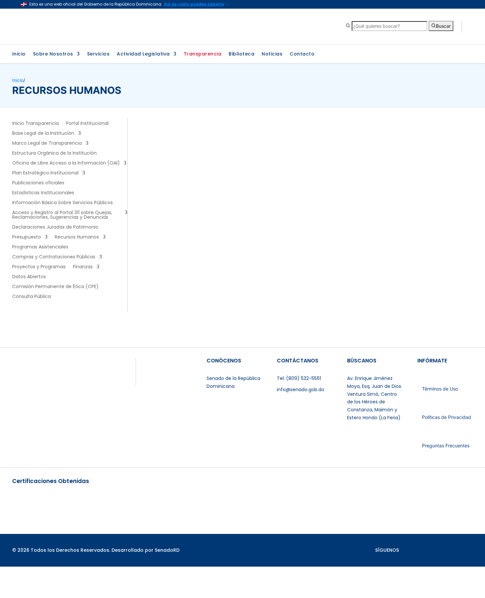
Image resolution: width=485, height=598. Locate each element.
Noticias (272, 54)
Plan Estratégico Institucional (45, 173)
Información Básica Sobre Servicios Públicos (62, 203)
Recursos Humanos (77, 237)
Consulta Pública (31, 297)
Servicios (98, 54)
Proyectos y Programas (39, 267)
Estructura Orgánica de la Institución (54, 153)
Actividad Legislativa (143, 54)
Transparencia (203, 54)
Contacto (302, 54)
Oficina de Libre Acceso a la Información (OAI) (66, 163)
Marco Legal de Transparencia (47, 143)
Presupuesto (26, 237)
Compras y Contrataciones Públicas (53, 257)
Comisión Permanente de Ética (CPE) (55, 287)
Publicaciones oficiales (38, 183)
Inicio (19, 54)
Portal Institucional (87, 124)
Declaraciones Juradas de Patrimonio (55, 227)
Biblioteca (241, 54)
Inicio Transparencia (35, 124)
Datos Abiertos (29, 277)
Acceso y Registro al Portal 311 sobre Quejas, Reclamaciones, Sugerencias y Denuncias (62, 215)
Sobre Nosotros (53, 54)
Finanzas (83, 267)
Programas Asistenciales (40, 247)
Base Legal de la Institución (43, 133)
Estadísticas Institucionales (43, 193)
